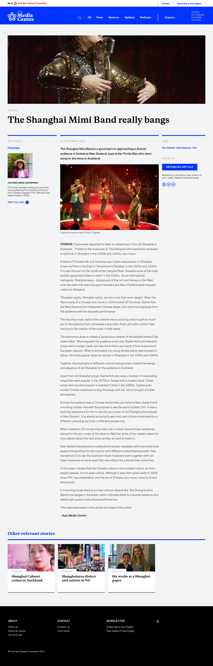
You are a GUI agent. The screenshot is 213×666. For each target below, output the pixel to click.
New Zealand (168, 148)
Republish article (179, 167)
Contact (166, 4)
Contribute (63, 631)
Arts (194, 148)
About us (13, 627)
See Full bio (16, 202)
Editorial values (16, 631)
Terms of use (15, 635)
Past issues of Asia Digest (120, 631)
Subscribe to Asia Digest (189, 4)
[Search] (79, 18)
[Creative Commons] (183, 184)
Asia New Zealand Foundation (32, 3)
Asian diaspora (183, 148)
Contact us (63, 627)
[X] (158, 621)
